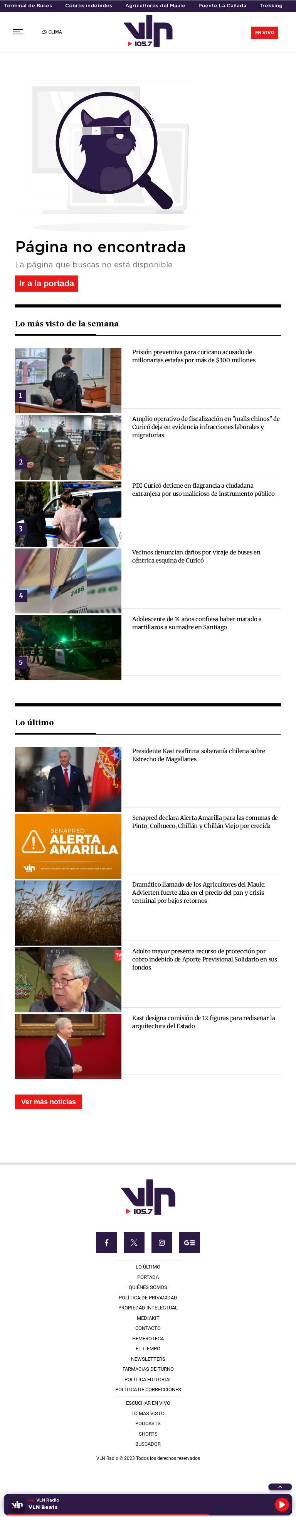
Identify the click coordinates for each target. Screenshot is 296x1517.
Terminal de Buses (28, 6)
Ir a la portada (46, 283)
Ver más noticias (48, 1102)
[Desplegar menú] (18, 32)
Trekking (271, 6)
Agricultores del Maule (155, 6)
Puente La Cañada (222, 6)
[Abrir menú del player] (280, 1486)
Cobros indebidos (88, 6)
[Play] (282, 1505)
